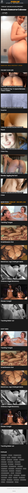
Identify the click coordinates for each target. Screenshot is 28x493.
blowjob (11, 462)
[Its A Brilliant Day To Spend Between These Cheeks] (14, 79)
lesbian (12, 471)
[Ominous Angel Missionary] (14, 272)
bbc (20, 457)
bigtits (16, 459)
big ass (10, 459)
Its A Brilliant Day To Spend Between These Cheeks (13, 89)
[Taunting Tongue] (14, 213)
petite (23, 475)
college (11, 464)
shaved (17, 479)
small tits (24, 479)
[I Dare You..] (14, 141)
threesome (10, 482)
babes (14, 457)
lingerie (19, 471)
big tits (22, 459)
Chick (3, 195)
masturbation (6, 473)
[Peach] (14, 120)
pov (11, 477)
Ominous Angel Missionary (10, 281)
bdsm (4, 459)
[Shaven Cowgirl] (14, 291)
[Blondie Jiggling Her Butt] (14, 164)
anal (11, 455)
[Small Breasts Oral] (14, 232)
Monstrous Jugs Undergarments (12, 262)
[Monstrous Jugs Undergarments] (14, 252)
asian (4, 457)
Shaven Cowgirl (6, 301)
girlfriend (5, 468)
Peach (3, 130)
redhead (22, 477)
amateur (4, 65)
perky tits (17, 475)
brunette (18, 462)
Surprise (3, 110)
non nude (5, 475)
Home (14, 491)
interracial (5, 471)
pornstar (5, 477)
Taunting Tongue (6, 222)
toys (17, 482)
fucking (20, 466)
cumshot (18, 464)
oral (11, 475)
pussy (15, 477)
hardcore (19, 468)
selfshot (15, 65)
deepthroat (13, 466)
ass (10, 65)
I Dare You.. (4, 151)
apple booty (18, 455)
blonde (4, 462)
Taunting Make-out (7, 321)
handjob (12, 468)
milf (13, 473)
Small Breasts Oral (7, 242)
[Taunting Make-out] (14, 311)
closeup (4, 464)
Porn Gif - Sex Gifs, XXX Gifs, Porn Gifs (11, 86)
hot (25, 468)
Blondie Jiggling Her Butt (9, 176)
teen (20, 65)
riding (4, 479)
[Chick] (14, 186)
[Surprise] (14, 101)
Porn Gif (15, 1)
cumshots (5, 466)
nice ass (19, 473)
